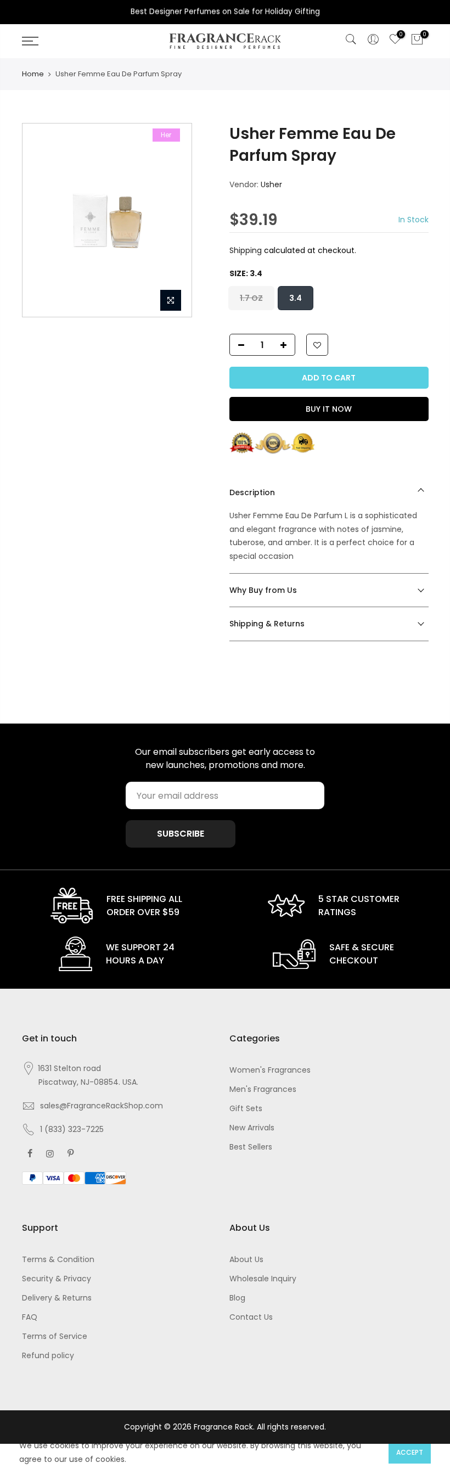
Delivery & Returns (57, 1297)
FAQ (29, 1317)
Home (33, 74)
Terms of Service (54, 1336)
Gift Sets (245, 1108)
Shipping (245, 250)
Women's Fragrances (270, 1069)
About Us (246, 1259)
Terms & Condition (58, 1259)
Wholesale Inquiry (262, 1278)
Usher (271, 184)
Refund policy (48, 1355)
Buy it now (329, 408)
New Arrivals (251, 1127)
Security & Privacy (56, 1278)
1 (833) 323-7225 (72, 1129)
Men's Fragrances (262, 1089)
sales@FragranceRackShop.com (101, 1105)
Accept (409, 1452)
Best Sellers (250, 1146)
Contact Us (251, 1317)
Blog (237, 1297)
